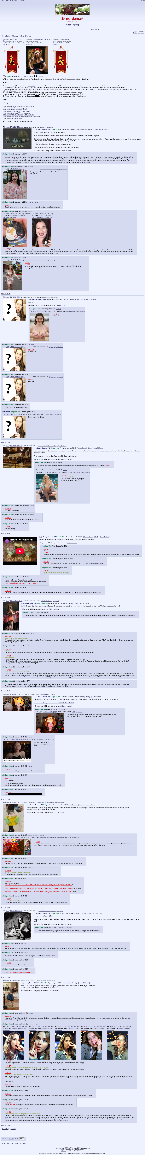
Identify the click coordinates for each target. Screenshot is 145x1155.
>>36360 (8, 205)
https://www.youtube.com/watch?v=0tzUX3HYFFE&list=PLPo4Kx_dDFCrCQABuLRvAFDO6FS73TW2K (39, 888)
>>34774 (8, 656)
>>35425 (46, 571)
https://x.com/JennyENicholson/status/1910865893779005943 (54, 703)
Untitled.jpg (42, 739)
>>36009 (65, 470)
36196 (53, 309)
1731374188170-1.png (43, 1026)
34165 (25, 789)
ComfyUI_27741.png (76, 472)
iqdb (9, 44)
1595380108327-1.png (40, 39)
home (2, 1)
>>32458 (8, 1085)
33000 (58, 927)
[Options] (142, 1)
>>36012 (32, 514)
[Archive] (28, 36)
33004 (66, 805)
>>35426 (70, 558)
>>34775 (32, 633)
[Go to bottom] (6, 36)
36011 (27, 514)
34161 (58, 709)
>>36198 (31, 344)
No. (20, 76)
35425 (65, 558)
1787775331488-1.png (46, 214)
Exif (50, 127)
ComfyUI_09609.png (97, 1028)
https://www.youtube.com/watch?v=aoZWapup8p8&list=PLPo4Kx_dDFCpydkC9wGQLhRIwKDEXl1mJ (38, 885)
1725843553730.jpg (16, 980)
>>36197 (58, 309)
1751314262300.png (49, 712)
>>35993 (106, 129)
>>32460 (8, 1094)
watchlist (21, 1)
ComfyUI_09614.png (123, 1028)
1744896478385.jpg (16, 694)
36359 (25, 154)
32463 (26, 1100)
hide (7, 39)
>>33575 (37, 842)
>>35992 (63, 475)
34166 (60, 603)
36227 (34, 412)
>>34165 (63, 709)
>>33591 (41, 835)
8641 (61, 299)
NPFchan (76, 1147)
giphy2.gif (47, 297)
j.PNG (73, 711)
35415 (74, 448)
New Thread (73, 24)
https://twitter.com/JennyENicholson (15, 109)
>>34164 (30, 766)
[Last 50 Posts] (98, 129)
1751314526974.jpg (16, 739)
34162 (25, 737)
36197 (26, 344)
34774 (28, 633)
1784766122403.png (16, 414)
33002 (26, 952)
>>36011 (32, 505)
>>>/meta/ (31, 86)
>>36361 (30, 166)
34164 (25, 775)
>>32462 (31, 1013)
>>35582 (108, 466)
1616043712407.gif (16, 297)
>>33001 (63, 927)
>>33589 (35, 835)
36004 (60, 470)
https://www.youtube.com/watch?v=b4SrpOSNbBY (25, 794)
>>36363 (36, 202)
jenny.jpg (43, 694)
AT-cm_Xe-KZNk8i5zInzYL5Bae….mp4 (50, 837)
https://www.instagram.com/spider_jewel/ (16, 111)
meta (11, 1)
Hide (92, 29)
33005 (26, 969)
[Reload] (21, 36)
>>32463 (31, 1024)
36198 (26, 374)
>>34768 (8, 636)
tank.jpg (42, 127)
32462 (26, 1090)
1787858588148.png (16, 260)
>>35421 (46, 562)
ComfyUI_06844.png (43, 260)
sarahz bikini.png (72, 311)
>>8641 (54, 314)
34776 (28, 667)
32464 (26, 1109)
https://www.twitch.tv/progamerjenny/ (15, 108)
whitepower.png (50, 414)
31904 (60, 983)
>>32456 (8, 1061)
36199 (26, 404)
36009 (27, 505)
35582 (74, 129)
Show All (96, 29)
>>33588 (30, 835)
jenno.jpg (43, 980)
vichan (71, 1147)
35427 (27, 577)
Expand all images (139, 31)
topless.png (52, 347)
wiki (16, 1)
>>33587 (8, 861)
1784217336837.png (16, 347)
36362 (25, 211)
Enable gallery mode (138, 32)
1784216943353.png (43, 311)
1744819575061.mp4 (16, 837)
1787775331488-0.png (17, 214)
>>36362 (30, 202)
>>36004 (8, 509)
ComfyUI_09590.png (19, 1028)
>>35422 (46, 552)
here (18, 121)
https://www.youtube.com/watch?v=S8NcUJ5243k (21, 583)
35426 (65, 568)
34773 (48, 612)
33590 (25, 878)
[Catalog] (15, 36)
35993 (60, 462)
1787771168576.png (16, 169)
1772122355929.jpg (16, 127)
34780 (80, 537)
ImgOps (5, 44)
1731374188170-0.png (17, 1026)
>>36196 (93, 299)
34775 (28, 646)
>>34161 (8, 792)
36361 (25, 202)
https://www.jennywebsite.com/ (13, 118)
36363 (24, 257)
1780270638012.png (49, 472)
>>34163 (30, 737)
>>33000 (8, 946)
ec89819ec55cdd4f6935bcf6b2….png (36, 42)
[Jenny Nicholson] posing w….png (47, 911)
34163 (25, 766)
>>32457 (8, 1066)
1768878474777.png (16, 446)
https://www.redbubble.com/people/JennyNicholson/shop (21, 116)
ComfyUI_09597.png (45, 1028)
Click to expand (65, 151)
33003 (26, 960)
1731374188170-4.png (121, 1026)
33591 (25, 896)
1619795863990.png (46, 601)
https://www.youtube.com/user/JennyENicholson (19, 106)
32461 (26, 1024)
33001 (26, 943)
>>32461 (8, 1103)
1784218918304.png (16, 377)
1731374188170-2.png (69, 1026)
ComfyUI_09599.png (71, 1028)
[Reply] (40, 76)
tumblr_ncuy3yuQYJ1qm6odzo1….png (48, 445)
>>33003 (69, 927)
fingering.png (52, 376)
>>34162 (8, 769)
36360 (25, 166)
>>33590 (30, 867)
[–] (4, 76)
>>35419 (46, 549)
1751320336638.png (16, 601)
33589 (25, 867)
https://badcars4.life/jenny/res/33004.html (18, 972)
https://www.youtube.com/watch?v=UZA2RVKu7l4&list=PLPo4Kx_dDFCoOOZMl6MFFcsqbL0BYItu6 (38, 892)
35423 (65, 546)
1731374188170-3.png (95, 1026)
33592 (72, 697)
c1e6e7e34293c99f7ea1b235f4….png (13, 42)
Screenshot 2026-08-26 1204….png (49, 169)
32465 (73, 913)
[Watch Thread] (28, 76)
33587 (25, 835)
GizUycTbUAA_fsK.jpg (48, 802)
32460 (26, 1013)
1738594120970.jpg (16, 802)
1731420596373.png (16, 911)
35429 (27, 588)
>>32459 (8, 1016)
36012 (27, 524)
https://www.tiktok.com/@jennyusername (16, 113)
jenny (7, 1)
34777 (28, 681)
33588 (25, 858)
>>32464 (36, 1024)
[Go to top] (5, 1129)
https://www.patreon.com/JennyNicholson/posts (18, 115)
